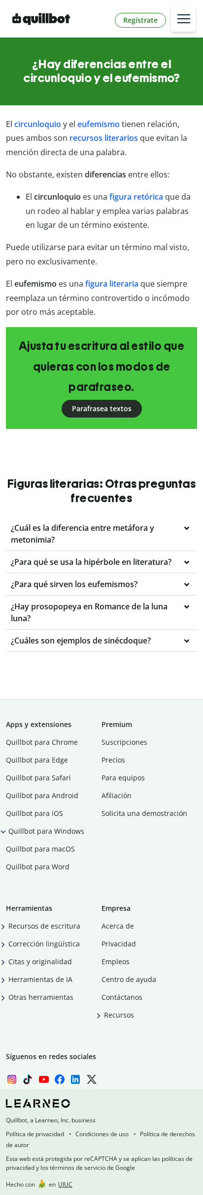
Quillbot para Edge (37, 760)
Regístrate (140, 20)
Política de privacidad (35, 1134)
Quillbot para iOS (34, 813)
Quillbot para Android (42, 795)
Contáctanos (122, 997)
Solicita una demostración (144, 813)
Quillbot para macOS (40, 849)
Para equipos (123, 777)
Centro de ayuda (129, 979)
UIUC (65, 1184)
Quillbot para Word (37, 866)
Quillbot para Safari (38, 777)
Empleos (116, 961)
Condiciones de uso (102, 1134)
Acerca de (118, 926)
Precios (113, 760)
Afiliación (117, 795)
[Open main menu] (183, 19)
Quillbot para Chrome (42, 742)
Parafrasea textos (102, 408)
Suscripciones (124, 742)
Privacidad (119, 943)
